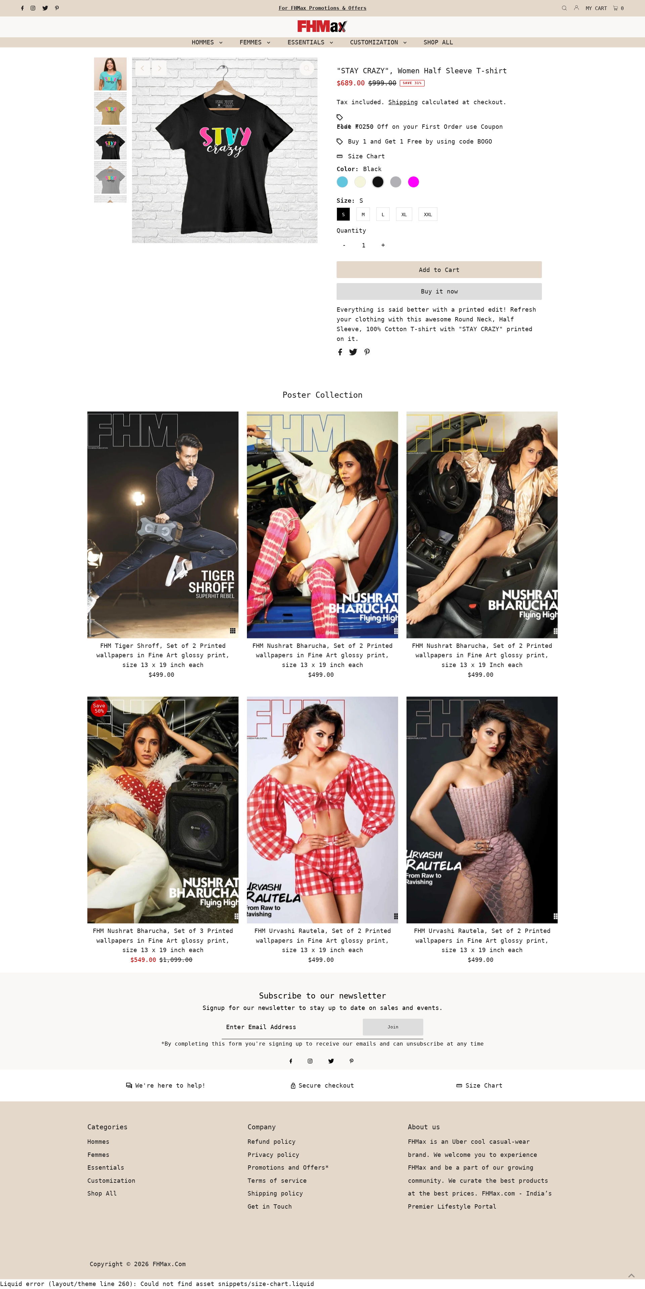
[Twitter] (45, 8)
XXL (428, 214)
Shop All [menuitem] (438, 42)
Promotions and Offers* (288, 1167)
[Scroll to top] (631, 1275)
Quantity (351, 230)
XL (404, 214)
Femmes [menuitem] (252, 42)
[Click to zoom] (306, 68)
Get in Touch (270, 1206)
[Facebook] (22, 8)
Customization (111, 1180)
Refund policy (272, 1141)
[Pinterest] (56, 8)
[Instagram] (33, 8)
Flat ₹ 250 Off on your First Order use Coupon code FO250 (420, 126)
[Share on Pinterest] (367, 353)
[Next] (159, 68)
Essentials (105, 1167)
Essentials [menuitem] (308, 42)
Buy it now (439, 291)
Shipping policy (275, 1193)
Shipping (403, 102)
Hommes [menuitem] (205, 42)
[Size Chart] (459, 1086)
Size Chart (366, 156)
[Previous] (142, 68)
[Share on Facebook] (342, 353)
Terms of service (277, 1180)
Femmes (98, 1154)
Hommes (98, 1141)
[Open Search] (564, 8)
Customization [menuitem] (376, 42)
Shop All (102, 1193)
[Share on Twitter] (355, 353)
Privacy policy (273, 1154)
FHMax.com (169, 1263)
